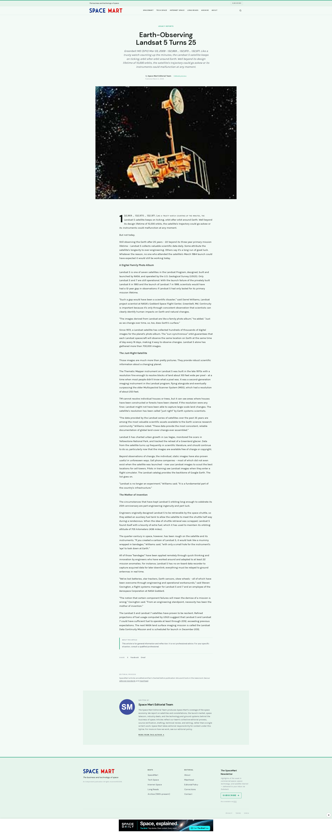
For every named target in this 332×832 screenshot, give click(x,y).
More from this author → (151, 735)
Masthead (189, 779)
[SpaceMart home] (105, 10)
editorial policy (185, 729)
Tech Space (161, 10)
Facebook (135, 657)
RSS (235, 801)
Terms (238, 813)
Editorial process (180, 76)
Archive (205, 10)
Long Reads (193, 10)
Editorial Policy (191, 784)
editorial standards (127, 681)
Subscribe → (231, 795)
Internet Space (177, 10)
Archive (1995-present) (159, 794)
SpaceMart (148, 10)
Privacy (229, 813)
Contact (188, 794)
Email (143, 657)
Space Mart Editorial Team (159, 76)
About (214, 10)
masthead (144, 681)
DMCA (246, 813)
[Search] (240, 10)
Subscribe (236, 3)
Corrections (190, 789)
